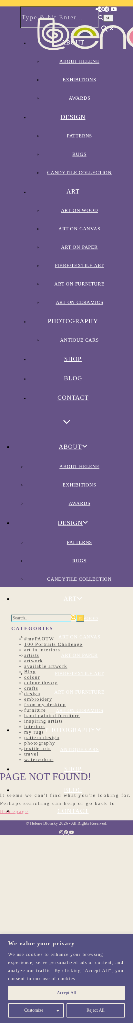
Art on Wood (79, 210)
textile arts (37, 748)
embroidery (38, 699)
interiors (34, 726)
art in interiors (42, 649)
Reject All (96, 1010)
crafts (31, 688)
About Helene (79, 466)
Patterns (79, 135)
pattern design (41, 737)
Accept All (66, 992)
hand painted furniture (52, 715)
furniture (35, 710)
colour (32, 677)
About (70, 446)
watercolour (39, 759)
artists (31, 655)
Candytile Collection (79, 172)
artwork (33, 660)
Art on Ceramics (79, 302)
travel (31, 754)
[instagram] (101, 9)
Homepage (14, 811)
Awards (79, 98)
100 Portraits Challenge (53, 644)
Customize (33, 1010)
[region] (66, 978)
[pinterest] (107, 9)
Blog (73, 378)
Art (73, 191)
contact (73, 397)
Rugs (79, 154)
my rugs (34, 732)
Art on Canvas (79, 228)
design (32, 693)
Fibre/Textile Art (79, 265)
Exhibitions (79, 484)
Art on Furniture (79, 283)
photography (40, 743)
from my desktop (45, 704)
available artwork (45, 666)
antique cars (79, 340)
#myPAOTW (39, 638)
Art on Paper (79, 247)
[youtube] (114, 9)
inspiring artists (43, 721)
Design (73, 117)
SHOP (73, 359)
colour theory (41, 682)
